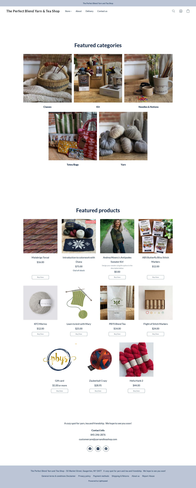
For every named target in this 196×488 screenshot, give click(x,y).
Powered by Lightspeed (98, 481)
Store (67, 11)
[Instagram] (98, 449)
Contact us (102, 11)
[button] (33, 11)
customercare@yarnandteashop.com (98, 439)
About (79, 11)
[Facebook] (90, 449)
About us (136, 476)
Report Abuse (148, 476)
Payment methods (101, 476)
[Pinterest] (106, 449)
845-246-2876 (98, 434)
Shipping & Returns (120, 476)
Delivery (89, 11)
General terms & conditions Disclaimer (59, 476)
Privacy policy (84, 476)
